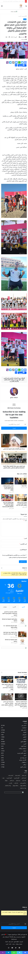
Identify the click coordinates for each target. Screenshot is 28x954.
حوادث (24, 750)
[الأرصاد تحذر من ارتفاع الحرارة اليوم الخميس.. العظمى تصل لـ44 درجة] (21, 497)
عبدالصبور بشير (23, 783)
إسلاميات (24, 727)
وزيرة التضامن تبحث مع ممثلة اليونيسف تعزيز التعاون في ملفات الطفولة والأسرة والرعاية (7, 504)
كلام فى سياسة (22, 760)
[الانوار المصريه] (21, 6)
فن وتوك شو (23, 757)
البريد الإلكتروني (23, 544)
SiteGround (14, 939)
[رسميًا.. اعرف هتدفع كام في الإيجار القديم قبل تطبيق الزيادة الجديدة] (21, 679)
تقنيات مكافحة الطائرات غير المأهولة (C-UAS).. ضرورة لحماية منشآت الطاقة (8, 488)
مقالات (24, 764)
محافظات (24, 762)
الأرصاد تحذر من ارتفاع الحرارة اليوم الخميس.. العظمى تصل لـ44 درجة (21, 503)
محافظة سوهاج (23, 785)
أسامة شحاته (10, 775)
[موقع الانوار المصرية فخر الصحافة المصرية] (22, 621)
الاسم (25, 538)
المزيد (19, 16)
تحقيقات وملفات (22, 748)
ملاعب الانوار (23, 767)
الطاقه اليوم (23, 741)
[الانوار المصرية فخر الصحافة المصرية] (22, 641)
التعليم (24, 737)
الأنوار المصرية (16, 778)
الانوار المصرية (9, 778)
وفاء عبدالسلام (8, 785)
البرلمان (24, 734)
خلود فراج (24, 780)
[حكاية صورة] (21, 481)
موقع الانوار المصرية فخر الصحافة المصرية (9, 620)
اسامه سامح (22, 37)
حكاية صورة (24, 486)
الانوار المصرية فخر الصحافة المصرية (11, 640)
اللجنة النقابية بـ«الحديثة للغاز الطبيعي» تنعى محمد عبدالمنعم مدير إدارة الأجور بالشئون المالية (21, 704)
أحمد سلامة (24, 775)
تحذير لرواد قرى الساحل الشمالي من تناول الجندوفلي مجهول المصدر (7, 703)
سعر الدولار (18, 780)
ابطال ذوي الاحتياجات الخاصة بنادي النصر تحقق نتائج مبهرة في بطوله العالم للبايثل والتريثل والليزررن (14, 379)
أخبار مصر (24, 725)
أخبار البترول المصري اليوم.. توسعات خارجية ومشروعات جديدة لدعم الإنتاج (7, 686)
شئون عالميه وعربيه (21, 753)
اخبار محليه (23, 730)
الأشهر (23, 607)
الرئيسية (24, 16)
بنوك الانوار (23, 746)
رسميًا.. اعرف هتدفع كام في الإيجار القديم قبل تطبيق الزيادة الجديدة (21, 686)
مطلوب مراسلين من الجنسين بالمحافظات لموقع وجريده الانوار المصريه (9, 613)
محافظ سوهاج (15, 785)
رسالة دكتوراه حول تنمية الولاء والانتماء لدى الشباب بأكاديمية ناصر (10, 634)
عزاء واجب (16, 783)
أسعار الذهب (23, 778)
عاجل (25, 755)
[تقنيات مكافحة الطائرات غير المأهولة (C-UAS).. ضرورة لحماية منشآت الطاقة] (7, 481)
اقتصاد (24, 732)
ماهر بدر (10, 783)
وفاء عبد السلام (23, 788)
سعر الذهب (12, 780)
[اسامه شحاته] (14, 11)
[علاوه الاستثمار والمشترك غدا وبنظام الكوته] (22, 627)
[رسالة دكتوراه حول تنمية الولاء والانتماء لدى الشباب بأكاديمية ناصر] (22, 634)
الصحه (24, 739)
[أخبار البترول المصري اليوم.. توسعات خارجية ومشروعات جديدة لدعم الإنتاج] (7, 679)
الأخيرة (14, 607)
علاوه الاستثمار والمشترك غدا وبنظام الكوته (10, 626)
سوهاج (6, 780)
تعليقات (5, 607)
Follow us (24, 907)
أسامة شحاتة (17, 775)
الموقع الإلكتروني (23, 549)
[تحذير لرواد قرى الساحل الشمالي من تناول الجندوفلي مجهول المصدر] (7, 696)
